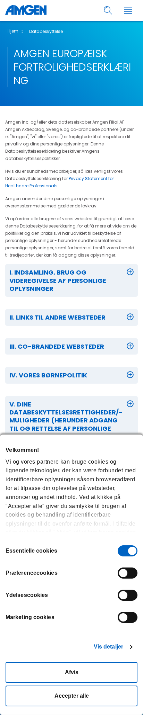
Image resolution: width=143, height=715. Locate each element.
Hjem (13, 31)
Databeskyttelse (46, 31)
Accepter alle (71, 696)
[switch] (127, 573)
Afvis (71, 672)
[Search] (108, 10)
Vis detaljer (108, 647)
